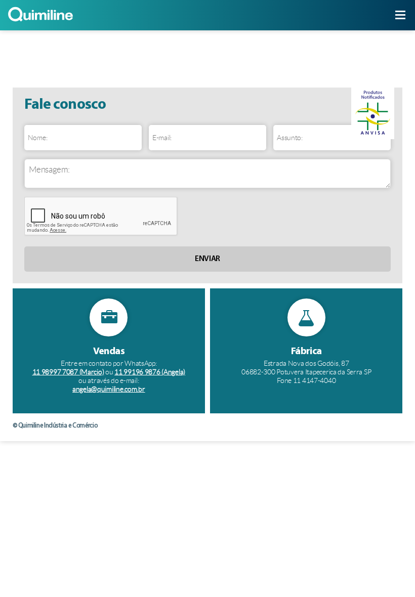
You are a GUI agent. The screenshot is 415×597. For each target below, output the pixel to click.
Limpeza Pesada (159, 59)
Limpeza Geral (256, 59)
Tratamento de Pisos (61, 59)
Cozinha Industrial (353, 59)
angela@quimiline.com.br (108, 389)
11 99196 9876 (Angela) (149, 372)
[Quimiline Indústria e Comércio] (40, 21)
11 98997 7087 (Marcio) (68, 372)
